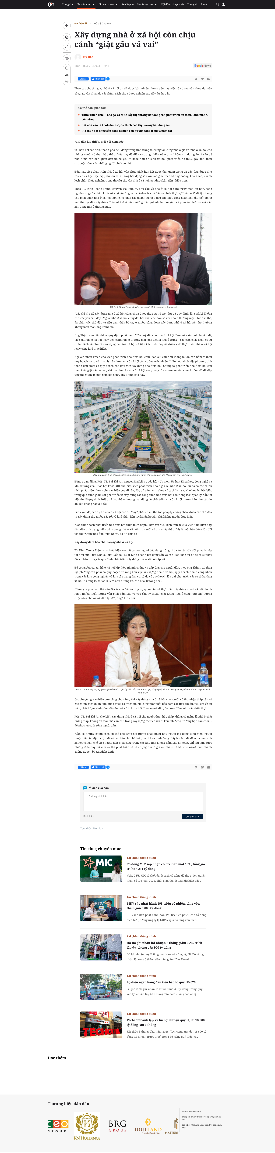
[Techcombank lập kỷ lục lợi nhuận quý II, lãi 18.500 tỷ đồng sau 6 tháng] (101, 1025)
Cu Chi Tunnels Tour (192, 1111)
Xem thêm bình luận (92, 828)
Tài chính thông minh (141, 857)
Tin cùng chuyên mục (100, 848)
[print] (67, 58)
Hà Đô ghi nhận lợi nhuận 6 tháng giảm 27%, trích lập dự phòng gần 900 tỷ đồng (164, 945)
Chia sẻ (83, 79)
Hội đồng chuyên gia (172, 4)
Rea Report (128, 4)
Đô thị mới (80, 23)
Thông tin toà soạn (197, 4)
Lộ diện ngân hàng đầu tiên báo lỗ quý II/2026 (161, 982)
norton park (207, 1116)
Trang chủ (68, 4)
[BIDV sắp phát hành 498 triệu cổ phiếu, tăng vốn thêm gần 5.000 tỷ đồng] (101, 908)
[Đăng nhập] (224, 5)
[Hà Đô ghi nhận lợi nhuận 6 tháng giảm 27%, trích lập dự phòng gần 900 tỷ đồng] (101, 947)
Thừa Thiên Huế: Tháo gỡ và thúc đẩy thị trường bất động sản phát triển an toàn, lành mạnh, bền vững (144, 117)
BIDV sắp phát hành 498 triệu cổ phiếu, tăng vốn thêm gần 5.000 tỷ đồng (163, 905)
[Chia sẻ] (67, 37)
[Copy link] (67, 47)
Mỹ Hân (88, 57)
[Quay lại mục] (67, 25)
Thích (99, 79)
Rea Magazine (145, 4)
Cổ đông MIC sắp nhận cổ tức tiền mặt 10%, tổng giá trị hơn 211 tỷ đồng (166, 866)
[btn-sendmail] (209, 79)
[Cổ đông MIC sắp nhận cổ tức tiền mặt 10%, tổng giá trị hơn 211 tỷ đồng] (101, 869)
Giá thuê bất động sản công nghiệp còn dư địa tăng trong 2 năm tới (126, 131)
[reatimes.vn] (51, 4)
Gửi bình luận (192, 816)
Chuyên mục (84, 4)
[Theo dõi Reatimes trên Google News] (202, 66)
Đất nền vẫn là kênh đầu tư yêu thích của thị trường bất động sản (126, 125)
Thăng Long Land (201, 1125)
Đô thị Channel (102, 23)
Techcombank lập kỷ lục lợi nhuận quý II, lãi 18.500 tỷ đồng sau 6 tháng (166, 1022)
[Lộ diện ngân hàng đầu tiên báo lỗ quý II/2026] (101, 987)
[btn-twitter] (202, 79)
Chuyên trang (106, 4)
